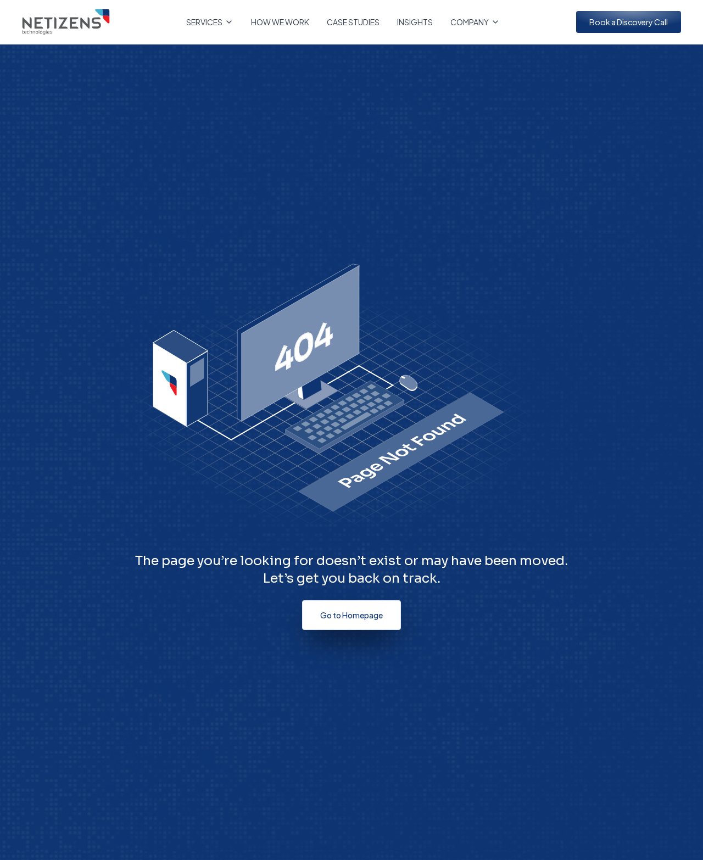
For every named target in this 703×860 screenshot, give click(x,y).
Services (204, 22)
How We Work (280, 22)
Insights (415, 22)
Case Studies (353, 22)
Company (469, 22)
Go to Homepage (351, 615)
